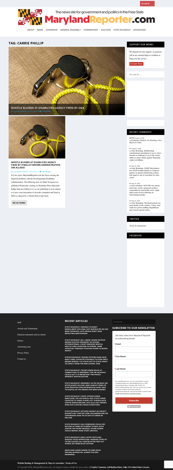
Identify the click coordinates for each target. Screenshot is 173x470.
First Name (120, 356)
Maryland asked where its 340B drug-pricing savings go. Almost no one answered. (83, 452)
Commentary (90, 29)
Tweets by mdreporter (137, 225)
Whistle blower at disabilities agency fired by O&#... (48, 108)
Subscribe (134, 400)
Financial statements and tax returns (31, 334)
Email (118, 344)
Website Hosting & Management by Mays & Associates (41, 463)
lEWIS (131, 138)
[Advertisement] (148, 99)
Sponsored (139, 29)
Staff (19, 322)
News (40, 29)
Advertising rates (24, 346)
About (30, 29)
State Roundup (121, 29)
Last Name (120, 369)
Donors (20, 340)
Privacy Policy (23, 352)
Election (106, 29)
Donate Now (136, 63)
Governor (51, 29)
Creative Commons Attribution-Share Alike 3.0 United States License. (120, 467)
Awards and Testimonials (27, 328)
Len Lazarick (17, 111)
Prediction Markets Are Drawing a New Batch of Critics (145, 141)
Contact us (21, 358)
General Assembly (70, 29)
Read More (19, 202)
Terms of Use (71, 463)
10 (39, 111)
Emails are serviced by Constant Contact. (128, 393)
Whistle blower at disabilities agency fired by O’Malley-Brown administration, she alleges (36, 165)
